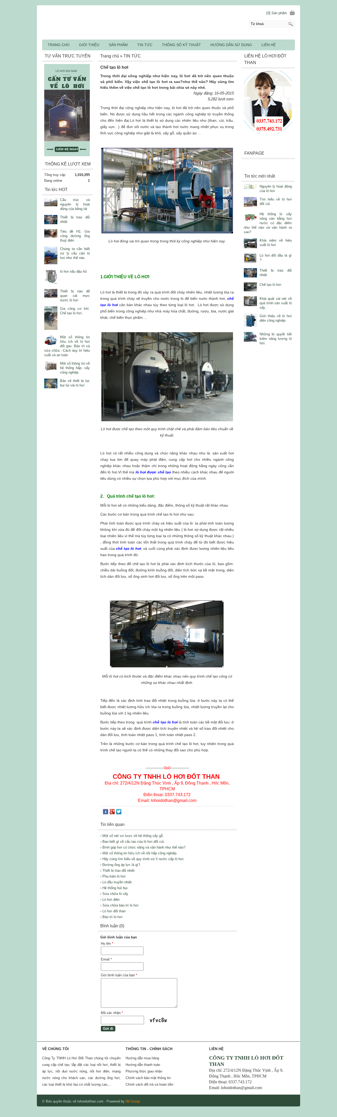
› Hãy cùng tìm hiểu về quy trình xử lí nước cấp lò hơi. (142, 859)
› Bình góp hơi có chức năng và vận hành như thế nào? (142, 847)
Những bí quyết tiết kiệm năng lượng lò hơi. (276, 338)
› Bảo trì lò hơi (111, 917)
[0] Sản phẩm (276, 13)
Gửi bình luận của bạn (119, 975)
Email (106, 959)
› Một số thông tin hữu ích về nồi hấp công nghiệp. (138, 853)
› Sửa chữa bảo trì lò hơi (119, 905)
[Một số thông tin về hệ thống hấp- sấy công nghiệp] (50, 366)
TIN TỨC (144, 45)
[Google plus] (112, 813)
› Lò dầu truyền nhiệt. (116, 882)
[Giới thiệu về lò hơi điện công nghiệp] (250, 321)
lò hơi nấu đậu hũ (73, 271)
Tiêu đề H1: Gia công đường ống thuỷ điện (75, 235)
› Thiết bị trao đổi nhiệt (117, 871)
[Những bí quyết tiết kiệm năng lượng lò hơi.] (250, 337)
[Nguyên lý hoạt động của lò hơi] (250, 187)
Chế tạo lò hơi (270, 285)
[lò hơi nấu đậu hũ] (50, 277)
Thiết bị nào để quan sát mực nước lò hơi (75, 295)
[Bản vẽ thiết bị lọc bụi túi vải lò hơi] (50, 384)
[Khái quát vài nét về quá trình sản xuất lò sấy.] (250, 301)
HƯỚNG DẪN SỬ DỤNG (231, 45)
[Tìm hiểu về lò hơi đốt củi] (250, 202)
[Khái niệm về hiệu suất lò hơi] (250, 243)
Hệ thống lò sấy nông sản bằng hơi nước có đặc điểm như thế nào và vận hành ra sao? (268, 223)
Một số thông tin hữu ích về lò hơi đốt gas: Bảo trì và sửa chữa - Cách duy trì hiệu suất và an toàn (67, 346)
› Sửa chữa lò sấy (114, 894)
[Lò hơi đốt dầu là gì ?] (250, 258)
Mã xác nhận (112, 1013)
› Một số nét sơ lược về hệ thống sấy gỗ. (132, 836)
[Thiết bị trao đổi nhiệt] (250, 273)
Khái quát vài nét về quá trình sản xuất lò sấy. (276, 303)
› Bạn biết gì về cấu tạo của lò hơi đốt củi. (132, 842)
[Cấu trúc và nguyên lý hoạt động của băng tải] (50, 202)
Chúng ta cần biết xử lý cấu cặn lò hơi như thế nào (75, 253)
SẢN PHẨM (118, 45)
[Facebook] (105, 813)
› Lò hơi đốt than (113, 911)
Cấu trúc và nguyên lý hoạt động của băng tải (75, 204)
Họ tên (107, 943)
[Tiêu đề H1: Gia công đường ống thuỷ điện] (50, 234)
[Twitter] (118, 813)
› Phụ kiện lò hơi (113, 876)
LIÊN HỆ (268, 45)
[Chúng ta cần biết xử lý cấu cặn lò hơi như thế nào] (50, 256)
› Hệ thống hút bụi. (114, 888)
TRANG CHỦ (59, 45)
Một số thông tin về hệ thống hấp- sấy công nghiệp (75, 367)
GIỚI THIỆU (89, 45)
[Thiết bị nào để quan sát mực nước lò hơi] (50, 294)
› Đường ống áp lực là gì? (120, 865)
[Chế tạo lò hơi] (250, 287)
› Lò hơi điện (110, 900)
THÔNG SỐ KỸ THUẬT (181, 45)
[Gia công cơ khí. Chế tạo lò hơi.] (50, 318)
